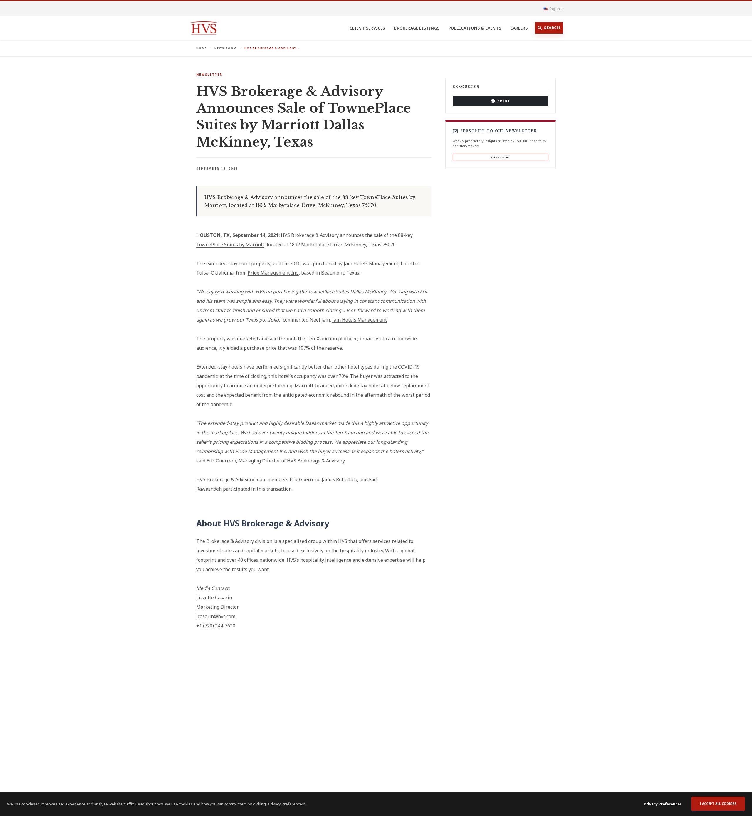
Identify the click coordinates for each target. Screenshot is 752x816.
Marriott (304, 385)
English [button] (554, 8)
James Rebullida (339, 479)
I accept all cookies (718, 804)
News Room (225, 48)
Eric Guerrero (304, 479)
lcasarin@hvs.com (215, 616)
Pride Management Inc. (273, 273)
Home (201, 48)
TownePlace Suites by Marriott (230, 244)
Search (552, 27)
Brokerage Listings (416, 28)
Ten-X (312, 338)
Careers (519, 28)
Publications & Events (475, 28)
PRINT (503, 101)
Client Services (367, 28)
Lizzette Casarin (214, 597)
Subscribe (500, 157)
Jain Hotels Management (359, 320)
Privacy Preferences (663, 804)
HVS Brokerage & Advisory (310, 235)
